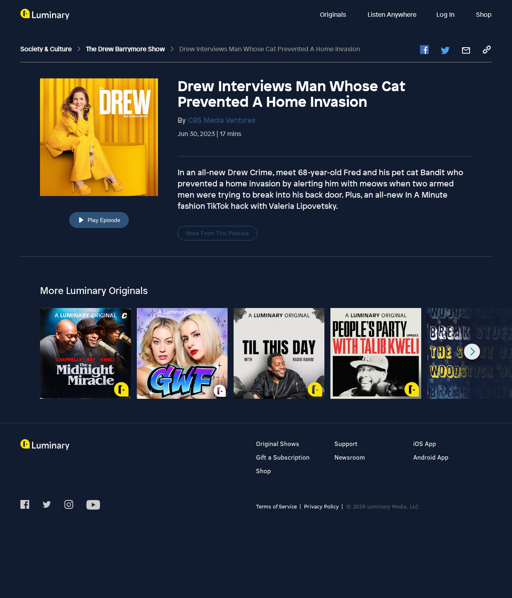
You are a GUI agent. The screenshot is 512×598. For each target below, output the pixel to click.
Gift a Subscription (283, 457)
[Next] (472, 352)
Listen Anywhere (392, 14)
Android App (430, 457)
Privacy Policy (321, 506)
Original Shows (277, 443)
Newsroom (349, 457)
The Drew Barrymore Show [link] (126, 48)
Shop (484, 14)
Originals (334, 14)
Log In (446, 14)
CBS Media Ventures (221, 120)
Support (346, 443)
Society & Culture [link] (46, 48)
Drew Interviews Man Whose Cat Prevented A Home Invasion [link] (269, 48)
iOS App (424, 443)
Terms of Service (276, 506)
